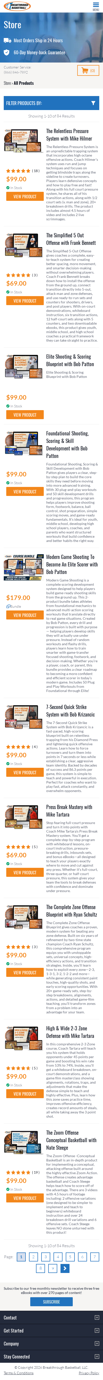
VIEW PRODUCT (25, 197)
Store (7, 83)
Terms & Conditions (19, 1373)
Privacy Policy (89, 1373)
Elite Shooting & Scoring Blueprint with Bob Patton (70, 360)
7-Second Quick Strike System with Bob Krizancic (70, 710)
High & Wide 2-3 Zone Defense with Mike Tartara (70, 1031)
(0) (92, 70)
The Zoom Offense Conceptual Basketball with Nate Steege (71, 1140)
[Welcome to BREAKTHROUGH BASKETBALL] (17, 6)
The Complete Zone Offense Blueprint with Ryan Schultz (71, 910)
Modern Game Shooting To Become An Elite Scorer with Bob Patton (72, 564)
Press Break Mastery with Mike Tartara (69, 810)
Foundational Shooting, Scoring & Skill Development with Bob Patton (67, 444)
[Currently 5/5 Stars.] (19, 171)
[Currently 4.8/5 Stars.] (19, 1068)
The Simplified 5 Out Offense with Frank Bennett (71, 238)
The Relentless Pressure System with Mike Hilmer (69, 134)
